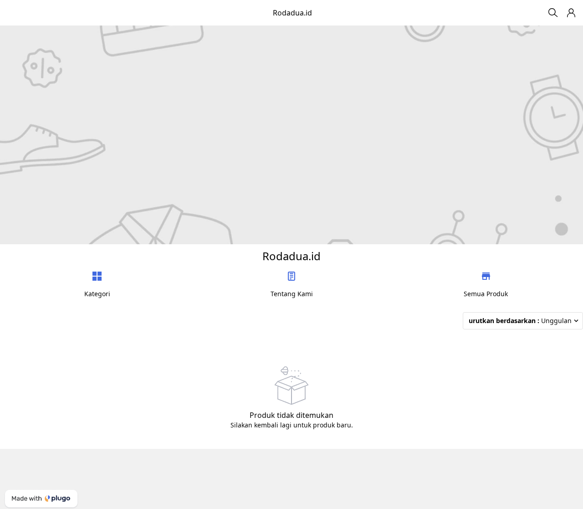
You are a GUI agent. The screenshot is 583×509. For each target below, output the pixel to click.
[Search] (553, 13)
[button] (571, 13)
